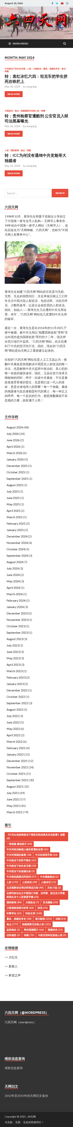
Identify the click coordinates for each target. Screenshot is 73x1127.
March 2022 (14, 741)
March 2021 (14, 812)
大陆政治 (37, 69)
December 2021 (17, 761)
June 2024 (13, 575)
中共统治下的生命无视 (15, 69)
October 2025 (16, 472)
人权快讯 (29, 882)
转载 (7, 71)
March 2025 (14, 517)
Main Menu (20, 43)
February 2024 (16, 600)
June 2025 (13, 498)
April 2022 (13, 735)
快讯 (43, 907)
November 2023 (17, 619)
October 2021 (16, 773)
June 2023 (13, 651)
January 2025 (15, 530)
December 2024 (17, 536)
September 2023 (17, 632)
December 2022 (17, 690)
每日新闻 (43, 918)
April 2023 (13, 664)
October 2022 (16, 696)
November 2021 (17, 767)
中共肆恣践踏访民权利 (21, 876)
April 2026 (13, 446)
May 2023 (13, 658)
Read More (13, 94)
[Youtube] (62, 3)
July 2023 (13, 645)
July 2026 (13, 433)
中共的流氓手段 (46, 854)
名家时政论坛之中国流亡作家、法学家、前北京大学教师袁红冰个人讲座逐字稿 (36, 895)
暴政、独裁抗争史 (51, 69)
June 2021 (13, 799)
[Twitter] (57, 3)
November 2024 (17, 542)
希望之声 (15, 975)
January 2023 (15, 684)
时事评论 (14, 913)
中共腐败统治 (49, 876)
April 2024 (13, 587)
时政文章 (33, 913)
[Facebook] (52, 3)
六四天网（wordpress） (20, 1022)
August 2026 (15, 427)
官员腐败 (50, 902)
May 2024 (13, 581)
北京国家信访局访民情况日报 (25, 887)
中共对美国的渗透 (19, 854)
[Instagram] (67, 3)
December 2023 (17, 613)
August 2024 (15, 562)
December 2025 (17, 465)
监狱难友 (13, 929)
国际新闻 (15, 150)
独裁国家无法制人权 (30, 111)
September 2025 (17, 478)
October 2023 (16, 626)
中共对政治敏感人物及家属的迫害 (27, 849)
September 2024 (17, 555)
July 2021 (13, 793)
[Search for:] (36, 193)
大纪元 (13, 957)
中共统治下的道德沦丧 (21, 871)
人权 (29, 69)
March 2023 (14, 671)
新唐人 (13, 966)
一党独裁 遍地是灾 (19, 843)
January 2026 (15, 459)
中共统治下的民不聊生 (21, 860)
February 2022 (16, 748)
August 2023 (15, 639)
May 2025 (13, 504)
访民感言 (13, 935)
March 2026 (14, 453)
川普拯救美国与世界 (20, 907)
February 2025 (16, 523)
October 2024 (16, 549)
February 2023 (16, 677)
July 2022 (13, 716)
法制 (61, 918)
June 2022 (13, 722)
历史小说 (54, 887)
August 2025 (15, 485)
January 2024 (15, 607)
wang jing (31, 86)
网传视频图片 (34, 929)
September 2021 (17, 780)
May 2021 (13, 805)
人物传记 (48, 882)
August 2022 (15, 709)
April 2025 (13, 510)
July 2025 (13, 491)
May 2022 (13, 728)
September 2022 (17, 703)
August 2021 (15, 786)
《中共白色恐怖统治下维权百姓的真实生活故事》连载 (36, 836)
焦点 (64, 69)
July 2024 (13, 568)
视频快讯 (55, 929)
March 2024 (14, 594)
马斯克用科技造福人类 (52, 935)
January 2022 (15, 754)
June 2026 (13, 440)
